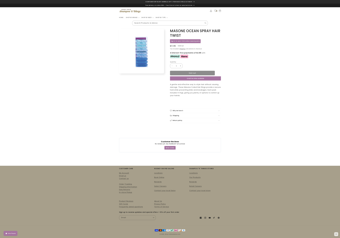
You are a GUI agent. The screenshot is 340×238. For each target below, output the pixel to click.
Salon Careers (160, 186)
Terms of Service (161, 207)
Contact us (124, 178)
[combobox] (170, 23)
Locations (158, 173)
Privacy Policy (160, 204)
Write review (170, 148)
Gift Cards (123, 204)
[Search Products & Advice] (205, 23)
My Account (124, 173)
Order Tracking (125, 184)
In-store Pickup (125, 192)
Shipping (182, 49)
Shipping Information (128, 187)
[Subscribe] (153, 217)
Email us (122, 176)
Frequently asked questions (131, 207)
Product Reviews (126, 201)
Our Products (195, 177)
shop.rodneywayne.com (172, 234)
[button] (132, 17)
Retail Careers (195, 186)
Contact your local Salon (165, 190)
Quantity (173, 62)
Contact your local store (200, 190)
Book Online (159, 177)
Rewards (158, 182)
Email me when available (195, 78)
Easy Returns (124, 189)
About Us (158, 201)
